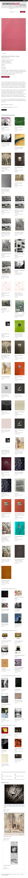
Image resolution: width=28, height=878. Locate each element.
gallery (24, 6)
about (17, 6)
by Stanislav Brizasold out (5, 625)
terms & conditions (4, 875)
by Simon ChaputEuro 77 (4, 751)
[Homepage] (14, 5)
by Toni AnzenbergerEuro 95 (6, 642)
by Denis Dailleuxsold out (4, 600)
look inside (4, 53)
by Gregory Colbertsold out (19, 761)
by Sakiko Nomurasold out (18, 690)
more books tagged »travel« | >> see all (8, 588)
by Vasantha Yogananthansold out (5, 765)
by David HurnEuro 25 (4, 690)
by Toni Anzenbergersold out (19, 642)
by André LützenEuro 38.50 (6, 736)
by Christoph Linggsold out (4, 655)
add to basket (5, 76)
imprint (14, 874)
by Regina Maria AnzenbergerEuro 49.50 (6, 670)
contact (20, 6)
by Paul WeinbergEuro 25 (18, 626)
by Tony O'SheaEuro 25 (19, 720)
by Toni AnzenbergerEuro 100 (19, 670)
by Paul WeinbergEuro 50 (17, 611)
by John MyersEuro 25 (5, 705)
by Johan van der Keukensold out (5, 720)
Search (22, 11)
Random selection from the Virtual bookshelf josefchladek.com (13, 772)
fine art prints (15, 107)
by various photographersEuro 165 (19, 701)
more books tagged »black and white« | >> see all (10, 675)
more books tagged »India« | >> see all (8, 725)
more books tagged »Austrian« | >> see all (9, 630)
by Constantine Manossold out (5, 610)
